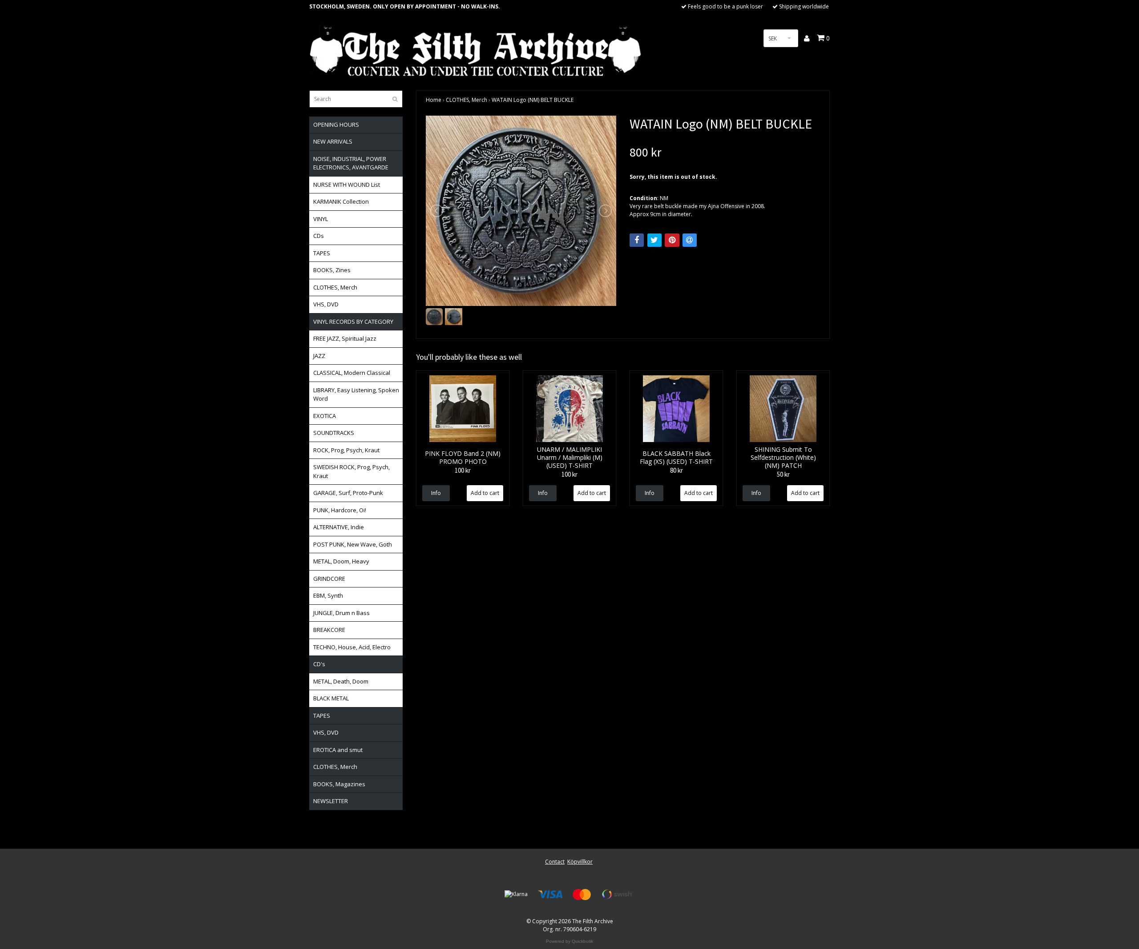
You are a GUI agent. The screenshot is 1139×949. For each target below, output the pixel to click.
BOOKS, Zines (332, 270)
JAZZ (319, 356)
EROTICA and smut (338, 750)
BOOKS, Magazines (339, 784)
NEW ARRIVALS (332, 141)
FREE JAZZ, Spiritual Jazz (344, 338)
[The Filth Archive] (476, 50)
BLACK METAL (331, 698)
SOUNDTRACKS (333, 433)
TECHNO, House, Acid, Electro (352, 647)
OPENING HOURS (336, 125)
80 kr (676, 470)
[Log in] (807, 38)
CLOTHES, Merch (335, 287)
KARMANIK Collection (341, 201)
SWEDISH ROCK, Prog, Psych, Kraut (351, 471)
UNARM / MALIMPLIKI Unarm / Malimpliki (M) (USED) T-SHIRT (569, 457)
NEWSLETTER (330, 801)
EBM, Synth (328, 595)
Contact (555, 861)
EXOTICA (324, 416)
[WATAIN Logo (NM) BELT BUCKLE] (521, 211)
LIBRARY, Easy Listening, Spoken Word (356, 394)
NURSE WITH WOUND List (346, 185)
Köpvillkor (580, 861)
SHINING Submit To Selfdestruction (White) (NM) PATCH (783, 457)
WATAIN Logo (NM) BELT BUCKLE (533, 100)
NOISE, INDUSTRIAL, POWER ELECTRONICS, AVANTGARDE (350, 163)
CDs (318, 236)
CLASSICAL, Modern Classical (351, 373)
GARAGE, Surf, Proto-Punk (348, 493)
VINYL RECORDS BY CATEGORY (353, 322)
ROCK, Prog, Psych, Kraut (346, 450)
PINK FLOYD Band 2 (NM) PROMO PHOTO (463, 457)
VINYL (320, 219)
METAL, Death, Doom (340, 681)
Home (433, 100)
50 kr (783, 474)
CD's (319, 664)
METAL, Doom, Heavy (341, 561)
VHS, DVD (326, 304)
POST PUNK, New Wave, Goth (352, 544)
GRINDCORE (329, 579)
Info (436, 493)
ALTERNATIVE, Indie (338, 527)
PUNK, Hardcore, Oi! (339, 510)
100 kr (463, 470)
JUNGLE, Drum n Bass (341, 613)
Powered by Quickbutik (569, 941)
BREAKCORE (329, 630)
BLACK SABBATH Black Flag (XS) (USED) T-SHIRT (676, 457)
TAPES (321, 253)
